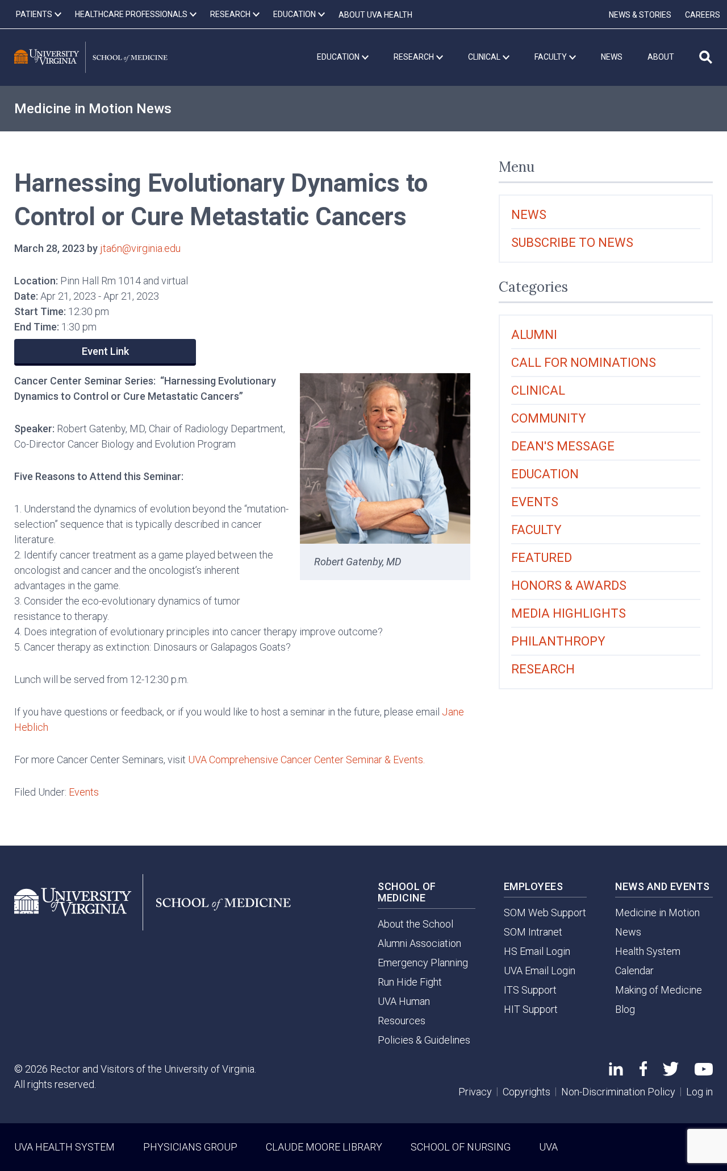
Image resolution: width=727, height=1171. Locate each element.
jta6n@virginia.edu (140, 248)
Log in (699, 1092)
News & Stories (640, 14)
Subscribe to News (572, 242)
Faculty (536, 530)
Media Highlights (568, 613)
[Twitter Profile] (671, 1072)
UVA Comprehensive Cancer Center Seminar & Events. (307, 760)
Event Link (105, 351)
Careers (702, 14)
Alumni (534, 335)
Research (543, 669)
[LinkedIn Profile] (616, 1072)
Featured (541, 558)
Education (545, 474)
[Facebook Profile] (643, 1072)
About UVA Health (375, 14)
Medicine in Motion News (93, 109)
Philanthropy (558, 641)
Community (548, 418)
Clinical (538, 390)
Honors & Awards (568, 585)
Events (84, 792)
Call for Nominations (583, 362)
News (528, 215)
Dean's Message (563, 446)
